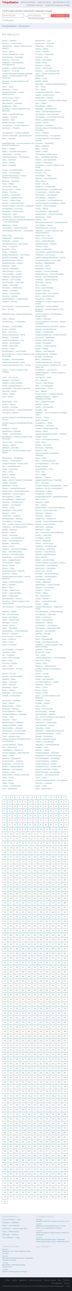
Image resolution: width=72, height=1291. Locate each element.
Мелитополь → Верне (42, 530)
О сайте (14, 1280)
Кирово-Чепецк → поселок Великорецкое (49, 507)
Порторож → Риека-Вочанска (12, 502)
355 (53, 935)
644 (5, 1059)
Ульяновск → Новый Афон (44, 143)
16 (9, 802)
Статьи (7, 1280)
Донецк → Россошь (9, 674)
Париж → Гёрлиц (8, 778)
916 (53, 1169)
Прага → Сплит (7, 666)
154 (35, 852)
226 (5, 884)
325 (5, 926)
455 (59, 976)
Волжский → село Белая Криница (46, 574)
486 (47, 990)
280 (65, 903)
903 (41, 1165)
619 (53, 1045)
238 (11, 889)
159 (65, 852)
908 (5, 1169)
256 (53, 894)
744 (11, 1100)
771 (41, 1110)
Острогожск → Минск (9, 187)
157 (53, 852)
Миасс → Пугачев (41, 149)
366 (53, 940)
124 (53, 839)
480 (11, 990)
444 (59, 972)
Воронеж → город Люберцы (45, 552)
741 (59, 1096)
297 (35, 912)
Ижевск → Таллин (41, 693)
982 (53, 1197)
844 (17, 1142)
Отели (59, 1280)
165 (35, 857)
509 (53, 999)
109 (29, 834)
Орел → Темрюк (40, 505)
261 (17, 898)
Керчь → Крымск (41, 636)
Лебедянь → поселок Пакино (12, 326)
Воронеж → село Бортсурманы (13, 554)
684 (47, 1073)
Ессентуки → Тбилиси (9, 574)
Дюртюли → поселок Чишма (12, 43)
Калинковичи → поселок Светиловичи (48, 755)
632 (65, 1050)
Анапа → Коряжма (8, 138)
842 (5, 1142)
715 (35, 1087)
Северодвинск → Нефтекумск (12, 750)
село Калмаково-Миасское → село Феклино (17, 231)
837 (41, 1137)
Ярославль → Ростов (9, 623)
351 (29, 935)
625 (23, 1050)
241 (29, 889)
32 (25, 806)
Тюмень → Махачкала (43, 582)
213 (59, 875)
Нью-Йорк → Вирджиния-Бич (45, 263)
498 (53, 995)
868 (29, 1151)
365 (47, 940)
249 (11, 894)
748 (35, 1100)
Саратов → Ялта (41, 220)
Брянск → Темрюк (8, 690)
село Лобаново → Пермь (11, 1237)
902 (35, 1165)
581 (23, 1031)
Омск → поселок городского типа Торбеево (17, 524)
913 (35, 1169)
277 (47, 903)
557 (11, 1022)
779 (23, 1114)
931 (11, 1178)
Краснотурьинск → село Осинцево (14, 351)
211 (47, 875)
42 (9, 811)
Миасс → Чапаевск (9, 149)
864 (5, 1151)
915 (47, 1169)
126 (65, 839)
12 (53, 797)
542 (53, 1013)
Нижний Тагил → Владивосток (45, 519)
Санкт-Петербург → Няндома (45, 714)
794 (47, 1119)
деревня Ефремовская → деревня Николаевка (51, 497)
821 (11, 1133)
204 (5, 875)
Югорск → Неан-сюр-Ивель (11, 593)
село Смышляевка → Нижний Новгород (49, 611)
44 (20, 811)
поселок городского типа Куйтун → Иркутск (50, 563)
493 (23, 995)
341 (35, 930)
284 (23, 907)
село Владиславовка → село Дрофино (15, 157)
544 (65, 1013)
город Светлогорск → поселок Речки (48, 766)
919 (5, 1174)
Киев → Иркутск (7, 397)
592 (23, 1036)
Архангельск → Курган (10, 687)
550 (35, 1018)
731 (65, 1091)
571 (29, 1027)
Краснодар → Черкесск (10, 1234)
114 (59, 834)
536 (17, 1013)
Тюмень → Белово (41, 209)
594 (35, 1036)
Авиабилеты (23, 1280)
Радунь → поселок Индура (11, 173)
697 (59, 1077)
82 (15, 825)
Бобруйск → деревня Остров (12, 198)
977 (23, 1197)
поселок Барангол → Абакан (12, 711)
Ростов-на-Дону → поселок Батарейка (15, 306)
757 (23, 1105)
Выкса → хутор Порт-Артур (44, 296)
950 (59, 1183)
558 (17, 1022)
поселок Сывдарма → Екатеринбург (47, 758)
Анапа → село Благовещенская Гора (48, 111)
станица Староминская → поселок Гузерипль (51, 335)
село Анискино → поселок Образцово (15, 125)
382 (17, 949)
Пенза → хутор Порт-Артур (44, 288)
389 (59, 949)
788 (11, 1119)
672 (41, 1068)
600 (5, 1041)
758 (29, 1105)
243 (41, 889)
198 (35, 871)
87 (40, 825)
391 (5, 953)
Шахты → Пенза (7, 87)
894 (53, 1160)
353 (41, 935)
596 (47, 1036)
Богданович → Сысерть (10, 241)
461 (29, 981)
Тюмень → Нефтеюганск (43, 720)
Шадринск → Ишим (8, 679)
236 (65, 884)
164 (29, 857)
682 (35, 1073)
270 (5, 903)
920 (11, 1174)
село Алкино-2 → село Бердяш (46, 625)
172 (11, 861)
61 (40, 816)
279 (59, 903)
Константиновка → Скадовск (12, 519)
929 (65, 1174)
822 (17, 1133)
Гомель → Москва (8, 162)
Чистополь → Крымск (9, 663)
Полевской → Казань (42, 700)
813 (29, 1128)
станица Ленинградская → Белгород (48, 362)
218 (23, 880)
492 (17, 995)
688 (5, 1077)
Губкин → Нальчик (8, 319)
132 (35, 843)
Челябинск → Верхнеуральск (12, 277)
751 (53, 1100)
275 (35, 903)
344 (53, 930)
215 (5, 880)
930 (5, 1178)
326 (11, 926)
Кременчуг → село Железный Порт (47, 71)
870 (41, 1151)
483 (29, 990)
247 (65, 889)
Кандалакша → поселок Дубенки (46, 306)
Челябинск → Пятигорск (43, 649)
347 (5, 935)
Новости (67, 1283)
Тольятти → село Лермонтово (45, 160)
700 (11, 1082)
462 (35, 981)
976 (17, 1197)
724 (23, 1091)
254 (41, 894)
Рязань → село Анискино (11, 1225)
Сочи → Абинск (40, 89)
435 (5, 972)
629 (47, 1050)
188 (41, 866)
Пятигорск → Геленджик (43, 783)
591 (17, 1036)
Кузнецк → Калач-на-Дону (44, 340)
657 (17, 1064)
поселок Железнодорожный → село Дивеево (51, 780)
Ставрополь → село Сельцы (45, 255)
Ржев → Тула (40, 472)
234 (53, 884)
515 (23, 1004)
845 (23, 1142)
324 (65, 921)
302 (65, 912)
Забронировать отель (61, 2)
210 (41, 875)
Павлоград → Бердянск (43, 516)
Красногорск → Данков (43, 571)
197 (29, 871)
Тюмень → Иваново (42, 598)
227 (11, 884)
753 (65, 1100)
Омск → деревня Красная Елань (46, 157)
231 (35, 884)
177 (41, 861)
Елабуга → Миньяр (8, 474)
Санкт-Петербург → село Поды (12, 282)
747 (29, 1100)
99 (35, 829)
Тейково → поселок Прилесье (45, 206)
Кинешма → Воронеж (9, 117)
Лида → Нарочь (40, 181)
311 (53, 917)
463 (41, 981)
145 (47, 848)
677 (5, 1073)
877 (17, 1156)
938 (53, 1178)
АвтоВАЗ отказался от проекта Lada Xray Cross (52, 1221)
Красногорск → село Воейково (46, 565)
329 (29, 926)
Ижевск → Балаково (42, 290)
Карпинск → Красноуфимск (11, 461)
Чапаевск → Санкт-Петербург (12, 383)
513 (11, 1004)
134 (47, 843)
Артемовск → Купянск (43, 170)
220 (35, 880)
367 (59, 940)
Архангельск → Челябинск (11, 700)
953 (11, 1188)
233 (47, 884)
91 (61, 825)
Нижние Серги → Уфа (42, 235)
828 (53, 1133)
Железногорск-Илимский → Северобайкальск (51, 222)
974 (5, 1197)
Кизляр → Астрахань (9, 645)
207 (23, 875)
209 (35, 875)
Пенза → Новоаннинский (43, 639)
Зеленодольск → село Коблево (13, 557)
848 (41, 1142)
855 (17, 1146)
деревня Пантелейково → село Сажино (15, 255)
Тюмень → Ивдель (8, 394)
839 (53, 1137)
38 (56, 806)
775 (65, 1110)
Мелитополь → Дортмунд (44, 527)
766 (11, 1110)
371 (17, 944)
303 (5, 917)
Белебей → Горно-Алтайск (11, 696)
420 (47, 963)
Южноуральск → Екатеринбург (13, 458)
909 (11, 1169)
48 (40, 811)
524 (11, 1008)
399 (53, 953)
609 (59, 1041)
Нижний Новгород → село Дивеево (47, 772)
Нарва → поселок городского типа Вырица (17, 480)
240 (23, 889)
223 (53, 880)
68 (9, 820)
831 (5, 1137)
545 (5, 1018)
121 (35, 839)
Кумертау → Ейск (41, 410)
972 (59, 1192)
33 (30, 806)
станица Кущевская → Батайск (46, 764)
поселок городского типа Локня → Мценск (50, 326)
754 (5, 1105)
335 (65, 926)
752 (59, 1100)
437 (17, 972)
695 (47, 1077)
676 (65, 1068)
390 (65, 949)
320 (41, 921)
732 (5, 1096)
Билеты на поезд (44, 2)
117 (11, 839)
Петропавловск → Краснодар (12, 57)
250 (17, 894)
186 (29, 866)
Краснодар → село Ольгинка (12, 693)
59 (30, 816)
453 (47, 976)
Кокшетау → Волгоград (10, 60)
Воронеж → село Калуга (10, 380)
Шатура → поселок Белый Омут (46, 510)
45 (25, 811)
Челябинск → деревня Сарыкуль (46, 280)
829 (59, 1133)
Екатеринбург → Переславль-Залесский (16, 388)
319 (35, 921)
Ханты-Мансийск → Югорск (11, 598)
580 (17, 1031)
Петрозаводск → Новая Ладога (46, 154)
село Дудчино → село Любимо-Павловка (49, 117)
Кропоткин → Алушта (42, 266)
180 (59, 861)
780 (29, 1114)
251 (23, 894)
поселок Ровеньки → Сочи (11, 1219)
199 (41, 871)
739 (47, 1096)
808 (65, 1123)
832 (11, 1137)
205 (11, 875)
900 (23, 1165)
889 (23, 1160)
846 (29, 1142)
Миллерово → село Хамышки (12, 769)
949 (53, 1183)
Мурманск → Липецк (9, 611)
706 (47, 1082)
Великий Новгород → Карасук (45, 228)
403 (11, 958)
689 (11, 1077)
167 (47, 857)
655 (5, 1064)
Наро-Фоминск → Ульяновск (12, 103)
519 (47, 1004)
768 (23, 1110)
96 (20, 829)
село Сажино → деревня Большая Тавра (49, 252)
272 (17, 903)
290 (59, 907)
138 (5, 848)
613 (17, 1045)
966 (23, 1192)
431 (47, 967)
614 (23, 1045)
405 (23, 958)
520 (53, 1004)
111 (41, 834)
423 (65, 963)
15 (4, 802)
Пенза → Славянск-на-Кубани (45, 461)
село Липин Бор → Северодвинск (46, 211)
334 (59, 926)
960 (53, 1188)
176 (35, 861)
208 (29, 875)
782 (41, 1114)
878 (23, 1156)
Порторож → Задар (42, 502)
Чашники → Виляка (41, 604)
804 (41, 1123)
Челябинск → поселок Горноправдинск (48, 488)
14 (64, 797)
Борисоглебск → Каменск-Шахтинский (15, 775)
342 (41, 930)
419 (41, 963)
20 (30, 802)
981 (47, 1197)
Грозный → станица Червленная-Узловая (49, 521)
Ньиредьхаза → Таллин (43, 217)
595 (41, 1036)
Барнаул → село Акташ (43, 445)
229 (23, 884)
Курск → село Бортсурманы (12, 552)
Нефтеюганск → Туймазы (44, 623)
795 (53, 1119)
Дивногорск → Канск (9, 214)
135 (53, 843)
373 (29, 944)
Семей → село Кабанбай (44, 620)
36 (46, 806)
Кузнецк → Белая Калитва (11, 343)
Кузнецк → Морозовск (10, 346)
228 (17, 884)
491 (11, 995)
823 (23, 1133)
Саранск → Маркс (41, 431)
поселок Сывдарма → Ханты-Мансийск (15, 753)
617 (41, 1045)
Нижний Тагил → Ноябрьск (11, 516)
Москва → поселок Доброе (45, 524)
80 (4, 825)
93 (4, 829)
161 (11, 857)
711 (11, 1087)
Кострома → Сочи (41, 57)
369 (5, 944)
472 (29, 985)
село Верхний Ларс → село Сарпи (47, 463)
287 (41, 907)
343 (47, 930)
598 (59, 1036)
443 (53, 972)
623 (11, 1050)
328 (23, 926)
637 (29, 1054)
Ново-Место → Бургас (10, 100)
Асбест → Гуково (41, 687)
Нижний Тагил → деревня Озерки (13, 217)
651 (47, 1059)
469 (11, 985)
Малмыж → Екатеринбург (44, 736)
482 (23, 990)
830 (65, 1133)
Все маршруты (24, 26)
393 (17, 953)
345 (59, 930)
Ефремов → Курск (8, 120)
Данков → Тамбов (41, 49)
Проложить (60, 15)
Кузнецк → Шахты (8, 348)
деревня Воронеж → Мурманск (46, 354)
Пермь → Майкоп (8, 184)
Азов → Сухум (40, 655)
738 (41, 1096)
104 (65, 829)
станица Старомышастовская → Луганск (16, 365)
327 (17, 926)
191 (59, 866)
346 (65, 930)
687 (65, 1073)
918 (65, 1169)
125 (59, 839)
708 (59, 1082)
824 (29, 1133)
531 (53, 1008)
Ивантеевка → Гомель (10, 89)
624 (17, 1050)
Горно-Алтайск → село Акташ (12, 442)
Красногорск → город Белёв (45, 568)
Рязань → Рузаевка (9, 165)
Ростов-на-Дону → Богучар (11, 636)
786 (65, 1114)
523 (5, 1008)
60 (35, 816)
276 (41, 903)
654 (65, 1059)
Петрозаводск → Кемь (43, 579)
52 (61, 811)
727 (41, 1091)
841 (65, 1137)
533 (65, 1008)
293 (11, 912)
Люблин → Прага (41, 663)
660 (35, 1064)
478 (65, 985)
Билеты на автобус (28, 2)
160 (5, 857)
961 (59, 1188)
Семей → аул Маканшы (43, 617)
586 (53, 1031)
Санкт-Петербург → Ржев (44, 469)
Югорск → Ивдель (41, 593)
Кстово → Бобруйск (9, 329)
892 (41, 1160)
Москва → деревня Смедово (45, 120)
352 (35, 935)
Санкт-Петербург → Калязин (12, 274)
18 (20, 802)
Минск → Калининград (43, 359)
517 (35, 1004)
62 (46, 816)
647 (23, 1059)
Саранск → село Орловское (12, 434)
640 (47, 1054)
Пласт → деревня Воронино (45, 401)
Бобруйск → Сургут (9, 477)
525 (17, 1008)
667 (11, 1068)
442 (47, 972)
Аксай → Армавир (41, 420)
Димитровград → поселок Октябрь (47, 585)
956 (29, 1188)
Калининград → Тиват (9, 106)
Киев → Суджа (7, 780)
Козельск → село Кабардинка (45, 178)
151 (17, 852)
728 (47, 1091)
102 (53, 829)
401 (65, 953)
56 (15, 816)
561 (35, 1022)
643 (65, 1054)
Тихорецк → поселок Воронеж (13, 203)
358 (5, 940)
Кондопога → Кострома (10, 71)
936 (41, 1178)
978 (29, 1197)
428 (29, 967)
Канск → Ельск (7, 660)
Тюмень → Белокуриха (10, 535)
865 (11, 1151)
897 (5, 1165)
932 (17, 1178)
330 (35, 926)
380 (5, 949)
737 (35, 1096)
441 (41, 972)
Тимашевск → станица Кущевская (47, 744)
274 (29, 903)
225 (65, 880)
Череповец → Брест (9, 652)
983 (59, 1197)
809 (5, 1128)
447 (11, 976)
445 (65, 972)
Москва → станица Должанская (13, 733)
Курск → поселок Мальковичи (45, 601)
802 (29, 1123)
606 (41, 1041)
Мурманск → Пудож (9, 266)
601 (11, 1041)
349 (17, 935)
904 (47, 1165)
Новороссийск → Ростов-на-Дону (14, 731)
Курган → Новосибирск (43, 60)
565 (59, 1022)
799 (11, 1123)
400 (59, 953)
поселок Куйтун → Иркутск (11, 563)
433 (59, 967)
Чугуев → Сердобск (42, 51)
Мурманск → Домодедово (11, 758)
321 (47, 921)
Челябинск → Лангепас (43, 684)
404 (17, 958)
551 (41, 1018)
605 (35, 1041)
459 (17, 981)
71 (25, 820)
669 (23, 1068)
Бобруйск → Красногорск (11, 195)
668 (17, 1068)
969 (41, 1192)
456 (65, 976)
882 (47, 1156)
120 (29, 839)
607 (47, 1041)
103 (59, 829)
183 (11, 866)
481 (17, 990)
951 (65, 1183)
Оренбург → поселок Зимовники (46, 271)
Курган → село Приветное (44, 679)
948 (47, 1183)
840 (59, 1137)
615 (29, 1045)
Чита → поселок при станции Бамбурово (49, 532)
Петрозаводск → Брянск (43, 106)
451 (35, 976)
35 (40, 806)
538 (29, 1013)
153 (29, 852)
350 (23, 935)
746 (23, 1100)
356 (59, 935)
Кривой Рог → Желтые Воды (45, 187)
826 (41, 1133)
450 (29, 976)
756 (17, 1105)
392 (11, 953)
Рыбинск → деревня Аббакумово (13, 488)
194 (11, 871)
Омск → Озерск (40, 285)
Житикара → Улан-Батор (10, 181)
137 (65, 843)
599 (65, 1036)
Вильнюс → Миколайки (43, 535)
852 (65, 1142)
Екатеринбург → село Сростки (45, 370)
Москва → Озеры (8, 568)
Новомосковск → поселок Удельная (15, 631)
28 (4, 806)
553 (53, 1018)
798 (5, 1123)
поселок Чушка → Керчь (10, 98)
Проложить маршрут (35, 5)
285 (29, 907)
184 (17, 866)
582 (29, 1031)
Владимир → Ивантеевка (10, 543)
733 (11, 1096)
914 (41, 1169)
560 (29, 1022)
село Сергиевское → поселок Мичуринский (17, 410)
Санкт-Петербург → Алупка (44, 725)
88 (46, 825)
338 (17, 930)
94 (9, 829)
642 (59, 1054)
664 (59, 1064)
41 (4, 811)
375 (41, 944)
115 (65, 834)
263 (29, 898)
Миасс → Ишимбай (8, 585)
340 (29, 930)
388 (53, 949)
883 (53, 1156)
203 (65, 871)
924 (35, 1174)
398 (47, 953)
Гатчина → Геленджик (9, 252)
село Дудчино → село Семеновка (47, 114)
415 (17, 963)
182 (5, 866)
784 (53, 1114)
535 (11, 1013)
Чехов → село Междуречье (11, 541)
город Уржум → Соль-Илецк (45, 549)
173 (17, 861)
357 (65, 935)
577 (65, 1027)
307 (29, 917)
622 (5, 1050)
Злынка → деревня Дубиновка (12, 114)
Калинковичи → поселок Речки (12, 764)
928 (59, 1174)
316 (17, 921)
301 (59, 912)
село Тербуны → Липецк (43, 225)
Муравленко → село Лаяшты (12, 510)
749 (41, 1100)
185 (23, 866)
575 (53, 1027)
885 (65, 1156)
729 (53, 1091)
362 (29, 940)
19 (25, 802)
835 (29, 1137)
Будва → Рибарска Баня (10, 1231)
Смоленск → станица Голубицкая (13, 68)
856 (23, 1146)
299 (47, 912)
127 (5, 843)
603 (23, 1041)
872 (53, 1151)
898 (11, 1165)
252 (29, 894)
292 (5, 912)
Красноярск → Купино (10, 225)
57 (20, 816)
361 (23, 940)
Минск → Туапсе (8, 587)
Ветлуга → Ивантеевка (43, 541)
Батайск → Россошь (9, 192)
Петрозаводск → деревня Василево (47, 628)
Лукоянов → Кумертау (10, 296)
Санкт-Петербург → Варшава (12, 728)
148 (65, 848)
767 (17, 1110)
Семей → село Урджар (10, 617)
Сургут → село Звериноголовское (47, 439)
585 (47, 1031)
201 (53, 871)
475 (47, 985)
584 (41, 1031)
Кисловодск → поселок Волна (12, 211)
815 (41, 1128)
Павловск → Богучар (42, 634)
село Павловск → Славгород (45, 614)
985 (5, 1201)
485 (41, 990)
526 (23, 1008)
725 (29, 1091)
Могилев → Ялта (41, 173)
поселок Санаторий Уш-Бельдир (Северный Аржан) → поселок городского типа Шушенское (17, 76)
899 (17, 1165)
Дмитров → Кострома (10, 407)
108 (23, 834)
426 (17, 967)
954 (17, 1188)
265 (41, 898)
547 (17, 1018)
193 (5, 871)
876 (11, 1156)
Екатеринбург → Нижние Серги (12, 238)
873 (59, 1151)
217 (17, 880)
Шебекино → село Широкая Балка (47, 775)
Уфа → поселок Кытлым (10, 614)
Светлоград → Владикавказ (45, 337)
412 (65, 958)
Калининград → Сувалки (43, 491)
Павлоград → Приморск (43, 513)
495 (35, 995)
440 (35, 972)
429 (35, 967)
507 (41, 999)
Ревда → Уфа (7, 235)
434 (65, 967)
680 (23, 1073)
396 (35, 953)
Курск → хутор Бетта (9, 332)
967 (29, 1192)
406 (29, 958)
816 (47, 1128)
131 (29, 843)
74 (40, 820)
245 (53, 889)
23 (46, 802)
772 (47, 1110)
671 (35, 1068)
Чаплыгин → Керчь (41, 246)
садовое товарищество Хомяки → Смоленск (51, 434)
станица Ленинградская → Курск (13, 362)
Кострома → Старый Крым (44, 54)
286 (35, 907)
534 (5, 1013)
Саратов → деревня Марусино (46, 329)
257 (59, 894)
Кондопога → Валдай (42, 65)
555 (65, 1018)
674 (53, 1068)
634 (11, 1054)
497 (47, 995)
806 (53, 1123)
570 (23, 1027)
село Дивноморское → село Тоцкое (15, 244)
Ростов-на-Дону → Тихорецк (45, 711)
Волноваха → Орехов (9, 428)
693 (35, 1077)
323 (59, 921)
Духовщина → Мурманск (10, 709)
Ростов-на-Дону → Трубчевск (12, 761)
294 (17, 912)
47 (35, 811)
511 (65, 999)
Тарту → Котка (40, 499)
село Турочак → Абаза (43, 377)
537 (23, 1013)
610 (65, 1041)
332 (47, 926)
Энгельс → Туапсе (8, 507)
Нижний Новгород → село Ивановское (48, 189)
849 (47, 1142)
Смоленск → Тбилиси (42, 590)
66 (66, 816)
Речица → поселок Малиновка (12, 582)
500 (65, 995)
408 (41, 958)
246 (59, 889)
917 (59, 1169)
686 (59, 1073)
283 (17, 907)
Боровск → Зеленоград (43, 162)
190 (53, 866)
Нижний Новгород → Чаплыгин (45, 244)
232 (41, 884)
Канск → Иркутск (41, 557)
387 (47, 949)
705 (41, 1082)
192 (65, 866)
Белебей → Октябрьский (43, 357)
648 (29, 1059)
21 (35, 802)
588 (65, 1031)
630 (53, 1050)
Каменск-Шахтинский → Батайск (46, 769)
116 (5, 839)
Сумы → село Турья (9, 160)
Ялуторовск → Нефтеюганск (12, 288)
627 (35, 1050)
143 (35, 848)
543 (59, 1013)
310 (47, 917)
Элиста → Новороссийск (11, 620)
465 (53, 981)
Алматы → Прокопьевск (43, 68)
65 (61, 816)
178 (47, 861)
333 (53, 926)
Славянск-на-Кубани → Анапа (12, 725)
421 (53, 963)
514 (17, 1004)
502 (11, 999)
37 (51, 806)
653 (59, 1059)
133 (41, 843)
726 (35, 1091)
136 (59, 843)
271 (11, 903)
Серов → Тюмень (8, 755)
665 (65, 1064)
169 (59, 857)
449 (23, 976)
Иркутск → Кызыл (8, 565)
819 (65, 1128)
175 (29, 861)
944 (23, 1183)
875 (5, 1156)
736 (29, 1096)
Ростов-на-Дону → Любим (11, 189)
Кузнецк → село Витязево (44, 332)
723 (17, 1091)
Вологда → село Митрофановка (46, 277)
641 (53, 1054)
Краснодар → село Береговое (46, 109)
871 (47, 1151)
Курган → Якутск (41, 63)
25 (56, 802)
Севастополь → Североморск (45, 722)
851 (59, 1142)
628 (41, 1050)
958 (41, 1188)
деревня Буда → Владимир (11, 431)
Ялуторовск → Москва (43, 282)
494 (29, 995)
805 (47, 1123)
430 (41, 967)
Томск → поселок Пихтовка (45, 241)
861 (53, 1146)
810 (11, 1128)
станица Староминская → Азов (13, 54)
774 (59, 1110)
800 (17, 1123)
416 (23, 963)
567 (5, 1027)
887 (11, 1160)
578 (5, 1031)
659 (29, 1064)
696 (53, 1077)
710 (5, 1087)
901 (29, 1165)
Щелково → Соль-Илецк (10, 337)
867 (23, 1151)
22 (40, 802)
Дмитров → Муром (42, 404)
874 (65, 1151)
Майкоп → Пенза (41, 78)
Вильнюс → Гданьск (9, 532)
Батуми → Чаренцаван (10, 469)
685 (53, 1073)
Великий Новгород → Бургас (12, 260)
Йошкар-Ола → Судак (42, 652)
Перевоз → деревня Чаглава (12, 676)
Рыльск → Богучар (41, 184)
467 (65, 981)
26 (61, 802)
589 (5, 1036)
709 (65, 1082)
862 (59, 1146)
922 (23, 1174)
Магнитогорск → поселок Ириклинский (15, 491)
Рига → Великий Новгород (11, 466)
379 (65, 944)
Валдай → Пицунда (41, 348)
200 (47, 871)
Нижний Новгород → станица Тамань (15, 299)
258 (65, 894)
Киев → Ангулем (8, 309)
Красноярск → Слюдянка (11, 128)
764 (65, 1105)
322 (53, 921)
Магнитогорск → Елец (43, 40)
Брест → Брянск (41, 103)
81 (9, 825)
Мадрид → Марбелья (9, 530)
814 (35, 1128)
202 (59, 871)
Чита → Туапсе (40, 87)
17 (15, 802)
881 (41, 1156)
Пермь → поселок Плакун (44, 238)
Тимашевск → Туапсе (42, 728)
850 (53, 1142)
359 (11, 940)
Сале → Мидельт (41, 391)
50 (51, 811)
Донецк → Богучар (42, 674)
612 (11, 1045)
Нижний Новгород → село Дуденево (48, 136)
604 (29, 1041)
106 (11, 834)
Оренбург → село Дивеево (11, 505)
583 (35, 1031)
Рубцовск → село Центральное (13, 538)
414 (11, 963)
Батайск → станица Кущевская (13, 766)
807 (59, 1123)
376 (47, 944)
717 (47, 1087)
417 (29, 963)
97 (25, 829)
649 (35, 1059)
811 (17, 1128)
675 (59, 1068)
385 (35, 949)
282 (11, 907)
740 (53, 1096)
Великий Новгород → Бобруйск (13, 122)
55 (9, 816)
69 (15, 820)
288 (47, 907)
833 (17, 1137)
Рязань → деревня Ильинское (12, 386)
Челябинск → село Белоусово (45, 546)
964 (11, 1192)
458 (11, 981)
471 (23, 985)
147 (59, 848)
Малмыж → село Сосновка (11, 280)
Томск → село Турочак (10, 377)
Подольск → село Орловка (44, 587)
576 (59, 1027)
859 (41, 1146)
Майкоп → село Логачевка (44, 560)
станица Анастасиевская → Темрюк (47, 92)
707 (53, 1082)
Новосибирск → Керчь (43, 176)
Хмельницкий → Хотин (9, 401)
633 (5, 1054)
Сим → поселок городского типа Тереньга (50, 717)
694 (41, 1077)
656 (11, 1064)
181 (65, 861)
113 (53, 834)
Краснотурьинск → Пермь (11, 497)
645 (11, 1059)
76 (51, 820)
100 (41, 829)
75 (46, 820)
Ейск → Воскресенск (9, 747)
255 (47, 894)
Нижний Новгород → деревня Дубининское (17, 314)
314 (5, 921)
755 (11, 1105)
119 (23, 839)
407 (35, 958)
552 (47, 1018)
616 (35, 1045)
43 (15, 811)
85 (30, 825)
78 (61, 820)
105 (5, 834)
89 (51, 825)
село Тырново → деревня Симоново (14, 228)
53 (66, 811)
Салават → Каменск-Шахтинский (46, 428)
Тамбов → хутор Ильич (10, 290)
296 (29, 912)
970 (47, 1192)
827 (47, 1133)
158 (59, 852)
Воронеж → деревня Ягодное (45, 554)
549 (29, 1018)
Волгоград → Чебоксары (44, 448)
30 (15, 806)
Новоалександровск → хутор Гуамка (48, 260)
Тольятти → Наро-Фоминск (44, 383)
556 (5, 1022)
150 (11, 852)
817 (53, 1128)
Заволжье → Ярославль (10, 448)
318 (29, 921)
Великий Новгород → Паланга (12, 263)
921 (17, 1174)
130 (23, 843)
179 (53, 861)
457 (5, 981)
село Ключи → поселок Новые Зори (14, 1228)
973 (65, 1192)
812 (23, 1128)
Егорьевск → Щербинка (10, 1222)
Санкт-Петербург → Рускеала (12, 669)
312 (59, 917)
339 (23, 930)
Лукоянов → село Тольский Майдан (14, 549)
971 (53, 1192)
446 (5, 976)
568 (11, 1027)
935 (35, 1178)
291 (65, 907)
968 (35, 1192)
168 (53, 857)
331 (41, 926)
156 (47, 852)
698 (65, 1077)
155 (41, 852)
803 (35, 1123)
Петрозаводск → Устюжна (11, 154)
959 (47, 1188)
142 (29, 848)
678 (11, 1073)
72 (30, 820)
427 (23, 967)
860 (47, 1146)
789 (17, 1119)
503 (17, 999)
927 (53, 1174)
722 (11, 1091)
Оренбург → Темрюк (42, 750)
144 (41, 848)
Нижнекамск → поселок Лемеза (13, 494)
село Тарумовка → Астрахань (12, 649)
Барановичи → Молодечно (44, 125)
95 (15, 829)
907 (65, 1165)
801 (23, 1123)
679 (17, 1073)
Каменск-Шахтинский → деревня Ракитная (17, 136)
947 (41, 1183)
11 (48, 797)
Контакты (66, 1280)
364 (41, 940)
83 (20, 825)
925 (41, 1174)
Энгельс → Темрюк (9, 404)
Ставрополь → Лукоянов (44, 46)
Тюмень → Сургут (8, 546)
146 (53, 848)
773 (53, 1110)
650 (41, 1059)
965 (17, 1192)
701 (17, 1082)
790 (23, 1119)
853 (5, 1146)
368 (65, 940)
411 (59, 958)
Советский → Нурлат (9, 391)
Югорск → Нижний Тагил (10, 590)
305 (17, 917)
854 (11, 1146)
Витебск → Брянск (41, 81)
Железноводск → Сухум (43, 388)
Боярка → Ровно (41, 690)
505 (29, 999)
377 (53, 944)
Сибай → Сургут (40, 442)
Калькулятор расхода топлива (57, 5)
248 (5, 894)
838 (47, 1137)
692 (29, 1077)
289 (53, 907)
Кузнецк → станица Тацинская (45, 346)
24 (51, 802)
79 (66, 820)
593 (29, 1036)
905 (53, 1165)
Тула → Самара (40, 474)
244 (47, 889)
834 (23, 1137)
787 (5, 1119)
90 (56, 825)
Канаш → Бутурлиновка (43, 249)
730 (59, 1091)
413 (5, 963)
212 (53, 875)
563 (47, 1022)
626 (29, 1050)
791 (29, 1119)
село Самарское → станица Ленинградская (17, 607)
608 (53, 1041)
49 (46, 811)
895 (59, 1160)
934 (29, 1178)
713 (23, 1087)
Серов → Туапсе (8, 642)
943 (17, 1183)
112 (47, 834)
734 (17, 1096)
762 (53, 1105)
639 (41, 1054)
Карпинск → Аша (41, 450)
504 (23, 999)
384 (29, 949)
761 (47, 1105)
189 (47, 866)
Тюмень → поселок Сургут (44, 543)
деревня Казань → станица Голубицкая (49, 214)
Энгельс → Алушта (41, 122)
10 (43, 797)
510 (59, 999)
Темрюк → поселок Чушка (44, 95)
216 (11, 880)
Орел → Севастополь (9, 788)
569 (17, 1027)
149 (5, 852)
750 (47, 1100)
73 (35, 820)
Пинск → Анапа (40, 706)
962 (65, 1188)
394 (23, 953)
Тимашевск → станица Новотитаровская (49, 731)
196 (23, 871)
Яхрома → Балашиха (9, 40)
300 (53, 912)
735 (23, 1096)
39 (61, 806)
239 (17, 889)
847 (35, 1142)
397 (41, 953)
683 (41, 1073)
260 (11, 898)
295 (23, 912)
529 (41, 1008)
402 (5, 958)
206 (17, 875)
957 (35, 1188)
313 (65, 917)
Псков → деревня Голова (11, 736)
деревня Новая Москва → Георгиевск (48, 480)
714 (29, 1087)
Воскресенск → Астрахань (44, 43)
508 (47, 999)
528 (35, 1008)
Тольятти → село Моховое (44, 742)
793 (41, 1119)
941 (5, 1183)
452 (41, 976)
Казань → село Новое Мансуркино (14, 151)
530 (47, 1008)
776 (5, 1114)
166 (41, 857)
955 (23, 1188)
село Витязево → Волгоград (12, 209)
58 (25, 816)
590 (11, 1036)
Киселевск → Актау (9, 249)
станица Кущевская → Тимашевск (47, 753)
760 (41, 1105)
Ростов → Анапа (8, 717)
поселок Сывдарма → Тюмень (12, 744)
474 (41, 985)
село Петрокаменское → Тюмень (47, 682)
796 (59, 1119)
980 (41, 1197)
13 (59, 797)
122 (41, 839)
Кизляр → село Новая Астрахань (46, 642)
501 (5, 999)
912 (29, 1169)
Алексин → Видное (8, 625)
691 (23, 1077)
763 (59, 1105)
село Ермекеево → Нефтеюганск (13, 499)
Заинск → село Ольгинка (44, 709)
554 (59, 1018)
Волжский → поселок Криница (45, 576)
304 (11, 917)
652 (53, 1059)
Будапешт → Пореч (9, 513)
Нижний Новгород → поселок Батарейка (49, 274)
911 (23, 1169)
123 (47, 839)
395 (29, 953)
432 (53, 967)
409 (47, 958)
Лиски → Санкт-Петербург (11, 658)
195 (17, 871)
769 (29, 1110)
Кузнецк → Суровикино (43, 343)
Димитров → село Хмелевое (45, 631)
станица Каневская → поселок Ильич (15, 463)
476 (53, 985)
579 (11, 1031)
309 (41, 917)
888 (17, 1160)
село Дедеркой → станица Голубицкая (15, 133)
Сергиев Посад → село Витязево (13, 322)
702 (23, 1082)
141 (23, 848)
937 (47, 1178)
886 (5, 1160)
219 (29, 880)
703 (29, 1082)
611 (5, 1045)
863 (65, 1146)
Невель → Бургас (8, 51)
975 (11, 1197)
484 (35, 990)
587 (59, 1031)
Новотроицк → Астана (10, 486)
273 (23, 903)
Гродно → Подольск (9, 684)
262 (23, 898)
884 (59, 1156)
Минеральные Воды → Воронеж (13, 571)
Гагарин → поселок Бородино (12, 170)
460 (23, 981)
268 (59, 898)
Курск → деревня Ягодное (11, 560)
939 (59, 1178)
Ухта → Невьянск (41, 380)
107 (17, 834)
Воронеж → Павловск (10, 634)
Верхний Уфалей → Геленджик (12, 722)
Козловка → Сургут (9, 772)
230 (29, 884)
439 (29, 972)
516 (29, 1004)
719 (59, 1087)
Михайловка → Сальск (43, 268)
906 (59, 1165)
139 (11, 848)
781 (35, 1114)
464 (47, 981)
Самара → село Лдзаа (10, 285)
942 (11, 1183)
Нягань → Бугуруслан (9, 246)
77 (56, 820)
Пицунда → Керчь (41, 437)
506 (35, 999)
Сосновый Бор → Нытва (43, 423)
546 (11, 1018)
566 (65, 1022)
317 (23, 921)
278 (53, 903)
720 (65, 1087)
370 (11, 944)
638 (35, 1054)
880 (35, 1156)
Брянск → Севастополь (10, 596)
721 (5, 1091)
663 (53, 1064)
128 (11, 843)
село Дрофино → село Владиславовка (48, 200)
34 (35, 806)
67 (4, 820)
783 (47, 1114)
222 (47, 880)
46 (30, 811)
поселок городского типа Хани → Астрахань (17, 206)
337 (11, 930)
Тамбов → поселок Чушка (11, 293)
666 (5, 1068)
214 (65, 875)
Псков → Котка (7, 472)
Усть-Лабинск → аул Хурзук (11, 521)
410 (53, 958)
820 (5, 1133)
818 (59, 1128)
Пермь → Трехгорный (9, 628)
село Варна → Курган (42, 538)
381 (11, 949)
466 (59, 981)
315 (11, 921)
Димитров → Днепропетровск (45, 666)
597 (53, 1036)
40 (66, 806)
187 (35, 866)
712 (17, 1087)
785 (59, 1114)
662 (47, 1064)
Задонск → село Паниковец (45, 351)
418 (35, 963)
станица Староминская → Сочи (13, 340)
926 (47, 1174)
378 (59, 944)
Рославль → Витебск (42, 703)
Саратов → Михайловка (10, 268)
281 (5, 907)
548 (23, 1018)
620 (59, 1045)
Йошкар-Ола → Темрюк (43, 299)
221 (41, 880)
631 (59, 1050)
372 (23, 944)
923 (29, 1174)
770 (35, 1110)
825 (35, 1133)
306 (23, 917)
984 (65, 1197)
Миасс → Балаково (42, 146)
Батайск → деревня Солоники (45, 739)
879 (29, 1156)
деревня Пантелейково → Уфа (12, 257)
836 (35, 1137)
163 (23, 857)
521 (59, 1004)
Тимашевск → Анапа (9, 720)
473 (35, 985)
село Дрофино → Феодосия (45, 198)
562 (41, 1022)
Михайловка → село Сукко (44, 426)
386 (41, 949)
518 (41, 1004)
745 (17, 1100)
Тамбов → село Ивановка (44, 407)
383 (23, 949)
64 (56, 816)
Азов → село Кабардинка (44, 386)
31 (20, 806)
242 (35, 889)
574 (47, 1027)
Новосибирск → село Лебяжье (46, 195)
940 (65, 1178)
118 (17, 839)
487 (53, 990)
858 (35, 1146)
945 (29, 1183)
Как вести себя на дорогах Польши (14, 1271)
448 (17, 976)
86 (35, 825)
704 (35, 1082)
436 (11, 972)
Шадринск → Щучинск (9, 301)
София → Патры (40, 458)
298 (41, 912)
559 (23, 1022)
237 (5, 889)
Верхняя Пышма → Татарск (11, 706)
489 (65, 990)
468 (5, 985)
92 (66, 825)
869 (35, 1151)
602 (17, 1041)
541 (47, 1013)
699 (5, 1082)
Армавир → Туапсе (41, 747)
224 (59, 880)
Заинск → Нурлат (8, 703)
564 (53, 1022)
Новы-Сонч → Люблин (43, 660)
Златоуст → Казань (42, 417)
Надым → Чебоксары (9, 682)
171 (5, 861)
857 (29, 1146)
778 (17, 1114)
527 (29, 1008)
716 (41, 1087)
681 (29, 1073)
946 (35, 1183)
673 (47, 1068)
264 (35, 898)
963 (5, 1192)
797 (65, 1119)
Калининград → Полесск (43, 494)
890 (29, 1160)
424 (5, 967)
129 (17, 843)
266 (47, 898)
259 (5, 898)
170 (65, 857)
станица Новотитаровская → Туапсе (48, 733)
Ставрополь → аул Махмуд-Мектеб (14, 527)
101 (47, 829)
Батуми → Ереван (41, 466)
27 (66, 802)
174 (23, 861)
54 (4, 816)
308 (35, 917)
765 (5, 1110)
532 (59, 1008)
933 (23, 1178)
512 (5, 1004)
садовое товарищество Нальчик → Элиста (50, 257)
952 (5, 1188)
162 (17, 857)
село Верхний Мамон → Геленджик (14, 714)
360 (17, 940)
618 (47, 1045)
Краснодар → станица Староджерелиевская (50, 84)
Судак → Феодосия (9, 639)
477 (59, 985)
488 (59, 990)
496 (41, 995)
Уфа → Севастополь (42, 596)
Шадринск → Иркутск (42, 676)
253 (35, 894)
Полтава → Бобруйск (9, 483)
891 (35, 1160)
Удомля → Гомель (41, 151)
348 (11, 935)
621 (65, 1045)
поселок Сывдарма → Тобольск (46, 761)
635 (17, 1054)
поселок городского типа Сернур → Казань (50, 203)
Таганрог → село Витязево (11, 786)
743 (5, 1100)
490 (5, 995)
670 (29, 1068)
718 (53, 1087)
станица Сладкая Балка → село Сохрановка (50, 658)
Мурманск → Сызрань (43, 477)
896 (65, 1160)
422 (59, 963)
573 (41, 1027)
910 (17, 1169)
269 (65, 898)
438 (23, 972)
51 (56, 811)
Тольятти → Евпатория (43, 319)
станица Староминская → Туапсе (13, 335)
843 (11, 1142)
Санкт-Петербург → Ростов (11, 271)
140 (17, 848)
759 (35, 1105)
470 (17, 985)
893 (47, 1160)
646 (17, 1059)
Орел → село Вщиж (42, 483)
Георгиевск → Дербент (10, 413)
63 (51, 816)
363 (35, 940)
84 (25, 825)
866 (17, 1151)
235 (59, 884)
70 (20, 820)
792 (35, 1119)
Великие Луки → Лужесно (44, 98)
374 (35, 944)
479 (5, 990)
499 (59, 995)
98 (30, 829)
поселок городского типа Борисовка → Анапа (51, 486)
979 (35, 1197)
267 (53, 898)
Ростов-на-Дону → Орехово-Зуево (47, 192)
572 (35, 1027)
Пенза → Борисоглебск (43, 788)
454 (53, 976)
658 (23, 1064)
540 (41, 1013)
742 (65, 1096)
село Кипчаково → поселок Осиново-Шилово (51, 100)
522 (65, 1004)
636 (23, 1054)
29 (9, 806)
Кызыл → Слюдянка (42, 133)
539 (35, 1013)
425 (11, 967)
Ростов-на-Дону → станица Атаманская (49, 394)
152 (23, 852)
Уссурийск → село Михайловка (13, 359)
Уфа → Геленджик (8, 655)
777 (11, 1114)
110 (35, 834)
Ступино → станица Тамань (11, 200)
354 (47, 935)
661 (41, 1064)
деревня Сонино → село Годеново (47, 293)
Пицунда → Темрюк (9, 445)
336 (5, 930)
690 (17, 1077)
